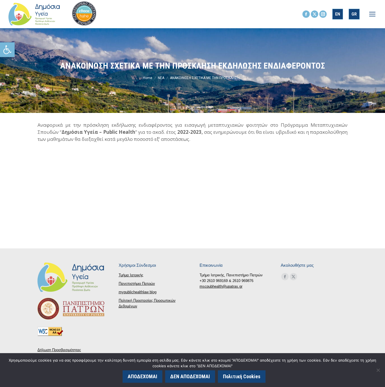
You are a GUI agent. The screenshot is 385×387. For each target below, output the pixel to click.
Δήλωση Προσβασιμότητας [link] (59, 350)
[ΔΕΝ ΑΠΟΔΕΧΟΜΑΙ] (378, 370)
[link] (7, 49)
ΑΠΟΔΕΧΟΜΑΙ (142, 376)
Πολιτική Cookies (241, 376)
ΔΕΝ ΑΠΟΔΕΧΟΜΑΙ (190, 376)
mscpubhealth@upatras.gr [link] (221, 286)
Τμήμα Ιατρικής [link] (131, 275)
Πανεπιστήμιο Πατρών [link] (137, 283)
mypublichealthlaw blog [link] (137, 292)
